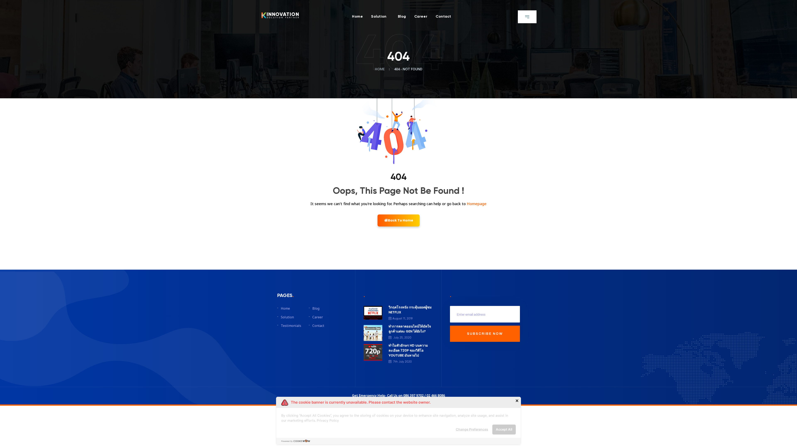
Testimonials (291, 325)
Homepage (477, 204)
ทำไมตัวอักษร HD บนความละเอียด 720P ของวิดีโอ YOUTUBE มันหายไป (408, 350)
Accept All (504, 429)
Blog (402, 16)
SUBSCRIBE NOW (485, 333)
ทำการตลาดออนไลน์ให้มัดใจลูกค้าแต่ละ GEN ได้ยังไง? (410, 329)
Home (357, 16)
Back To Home (400, 220)
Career (420, 16)
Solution (378, 16)
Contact (443, 16)
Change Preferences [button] (472, 429)
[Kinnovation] (280, 15)
